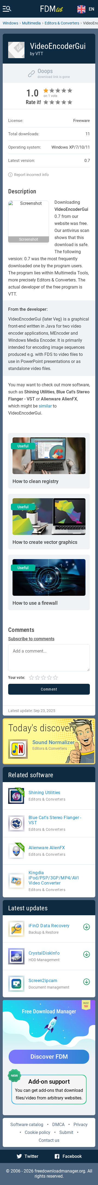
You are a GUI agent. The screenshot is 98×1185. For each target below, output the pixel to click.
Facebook (72, 1156)
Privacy (81, 1124)
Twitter (31, 1156)
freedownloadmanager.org (60, 1171)
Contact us (49, 1140)
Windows (10, 23)
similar (45, 406)
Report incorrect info (31, 175)
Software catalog (26, 1124)
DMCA (58, 1124)
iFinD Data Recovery (49, 925)
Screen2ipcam (43, 980)
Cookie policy (37, 1132)
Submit (66, 1132)
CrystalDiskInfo (44, 953)
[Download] (86, 927)
